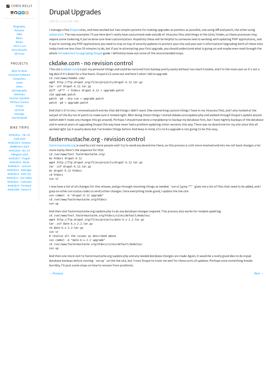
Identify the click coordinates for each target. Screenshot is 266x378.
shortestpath (19, 117)
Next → (259, 273)
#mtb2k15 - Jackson (19, 166)
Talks (19, 34)
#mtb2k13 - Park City (19, 174)
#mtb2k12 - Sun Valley (19, 178)
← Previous (56, 273)
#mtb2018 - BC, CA (19, 150)
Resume (19, 30)
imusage (19, 114)
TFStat (19, 106)
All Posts (19, 53)
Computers (19, 78)
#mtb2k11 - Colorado (19, 181)
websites (19, 94)
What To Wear (19, 71)
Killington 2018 (19, 154)
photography (19, 90)
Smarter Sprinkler (19, 98)
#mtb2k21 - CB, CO (19, 135)
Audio (19, 82)
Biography (19, 26)
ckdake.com (70, 69)
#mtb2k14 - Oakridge (19, 170)
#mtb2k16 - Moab (19, 162)
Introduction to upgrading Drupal (80, 53)
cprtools (19, 110)
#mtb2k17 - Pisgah (19, 158)
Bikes (19, 38)
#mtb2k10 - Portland (19, 185)
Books (19, 42)
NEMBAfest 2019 (19, 146)
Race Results (19, 50)
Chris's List (19, 46)
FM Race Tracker (19, 102)
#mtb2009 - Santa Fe (19, 189)
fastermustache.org (62, 145)
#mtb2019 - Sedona (19, 142)
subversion (56, 34)
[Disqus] (156, 328)
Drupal (74, 30)
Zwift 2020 (19, 139)
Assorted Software (19, 74)
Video (19, 86)
